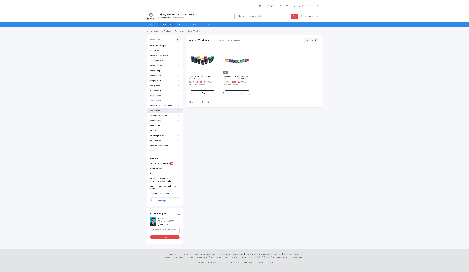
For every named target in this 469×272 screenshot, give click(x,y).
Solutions (196, 25)
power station (155, 140)
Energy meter (155, 85)
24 (197, 102)
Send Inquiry (203, 93)
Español (181, 257)
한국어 (250, 257)
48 (208, 102)
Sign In (260, 6)
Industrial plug (155, 120)
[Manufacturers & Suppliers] (162, 5)
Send (165, 237)
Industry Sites (250, 254)
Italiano (218, 257)
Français (199, 257)
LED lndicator (155, 110)
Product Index (276, 254)
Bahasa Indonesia (298, 257)
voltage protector (156, 60)
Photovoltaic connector (159, 145)
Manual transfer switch (159, 55)
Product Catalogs (159, 200)
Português (190, 257)
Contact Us (225, 25)
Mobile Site (287, 254)
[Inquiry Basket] (294, 6)
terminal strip (155, 70)
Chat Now (164, 224)
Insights (296, 254)
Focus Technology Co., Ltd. (219, 262)
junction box (155, 50)
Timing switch (155, 100)
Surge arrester (155, 80)
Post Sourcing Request (312, 16)
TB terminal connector (158, 115)
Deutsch (226, 257)
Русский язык (208, 257)
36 (203, 102)
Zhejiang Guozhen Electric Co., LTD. (174, 14)
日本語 (257, 257)
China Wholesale (224, 254)
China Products (187, 254)
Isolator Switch (156, 95)
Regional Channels (263, 254)
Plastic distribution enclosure (161, 105)
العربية (244, 257)
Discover (211, 25)
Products (168, 25)
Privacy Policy (270, 262)
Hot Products (174, 254)
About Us (182, 25)
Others (152, 150)
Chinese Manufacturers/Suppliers (205, 254)
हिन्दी (263, 257)
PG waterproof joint (157, 135)
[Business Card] (179, 213)
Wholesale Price (238, 254)
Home (152, 25)
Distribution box (156, 65)
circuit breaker (155, 90)
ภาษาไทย (270, 257)
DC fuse (153, 130)
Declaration (260, 262)
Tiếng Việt (286, 257)
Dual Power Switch (157, 125)
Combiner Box (155, 75)
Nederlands (235, 257)
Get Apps (304, 6)
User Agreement (248, 262)
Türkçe (278, 257)
